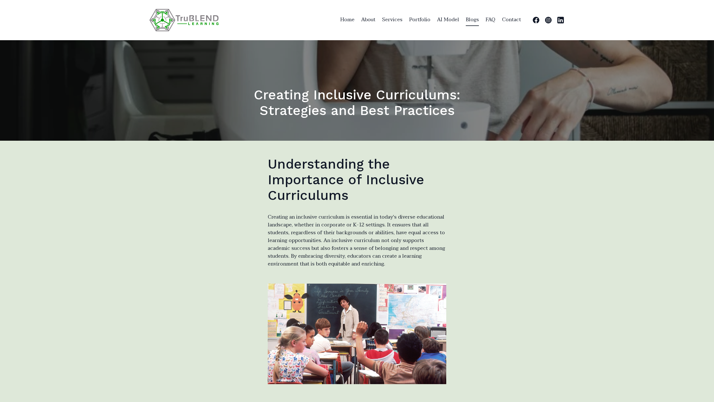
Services (392, 19)
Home (347, 19)
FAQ (490, 19)
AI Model (448, 19)
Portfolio (419, 19)
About (368, 19)
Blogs (472, 19)
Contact (511, 19)
